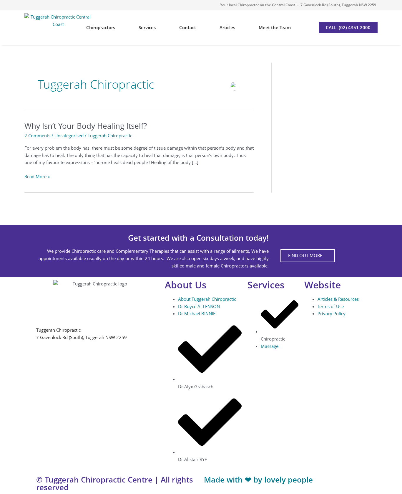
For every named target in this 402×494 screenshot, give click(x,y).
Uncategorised (69, 135)
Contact (187, 27)
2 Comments (37, 135)
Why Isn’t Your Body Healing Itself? (85, 125)
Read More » (37, 176)
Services (147, 27)
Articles (227, 27)
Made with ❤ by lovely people (258, 479)
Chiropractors (100, 27)
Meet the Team (275, 27)
